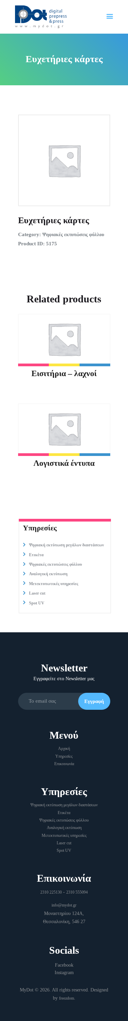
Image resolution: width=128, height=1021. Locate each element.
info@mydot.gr (64, 905)
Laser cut (37, 593)
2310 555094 (77, 892)
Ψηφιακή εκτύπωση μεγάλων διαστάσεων (66, 545)
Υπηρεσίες (64, 756)
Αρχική (64, 748)
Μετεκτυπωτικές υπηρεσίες (53, 583)
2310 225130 (51, 892)
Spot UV (36, 603)
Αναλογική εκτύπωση (48, 573)
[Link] (40, 10)
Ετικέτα (36, 554)
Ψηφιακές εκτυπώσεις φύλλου (73, 234)
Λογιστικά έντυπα (64, 463)
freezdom (66, 998)
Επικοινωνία (64, 763)
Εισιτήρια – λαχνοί (64, 373)
